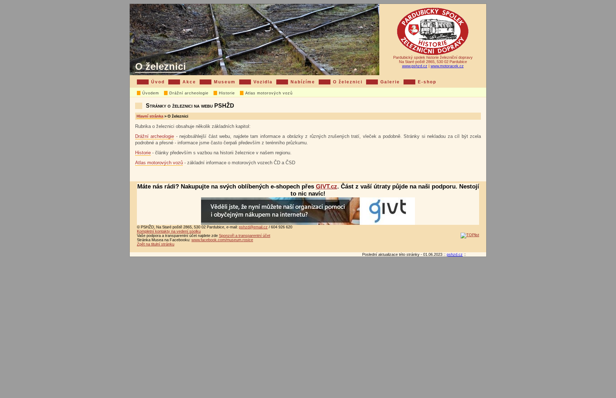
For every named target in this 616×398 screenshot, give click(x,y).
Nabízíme (303, 81)
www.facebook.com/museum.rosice (222, 240)
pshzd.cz (455, 254)
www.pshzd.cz (414, 66)
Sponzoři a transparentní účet (244, 235)
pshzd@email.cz (253, 227)
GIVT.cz (326, 186)
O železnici (160, 66)
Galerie (390, 81)
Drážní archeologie (189, 93)
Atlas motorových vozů (269, 93)
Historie (227, 93)
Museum (225, 81)
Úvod (158, 81)
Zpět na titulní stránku (155, 244)
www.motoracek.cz (447, 66)
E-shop (427, 81)
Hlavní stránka (150, 116)
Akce (189, 81)
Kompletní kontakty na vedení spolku (169, 231)
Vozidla (263, 81)
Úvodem (150, 93)
